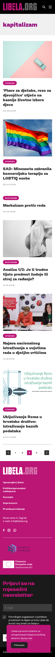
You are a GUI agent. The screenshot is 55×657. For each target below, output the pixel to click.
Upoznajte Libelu (13, 482)
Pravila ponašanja (14, 509)
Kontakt (8, 497)
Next (46, 452)
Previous (8, 452)
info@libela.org (19, 521)
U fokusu (10, 83)
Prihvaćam (19, 645)
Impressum (10, 503)
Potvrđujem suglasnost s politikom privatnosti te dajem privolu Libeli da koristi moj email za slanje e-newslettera (29, 621)
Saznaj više (26, 638)
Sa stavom (11, 198)
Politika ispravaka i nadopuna (14, 490)
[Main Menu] (50, 7)
